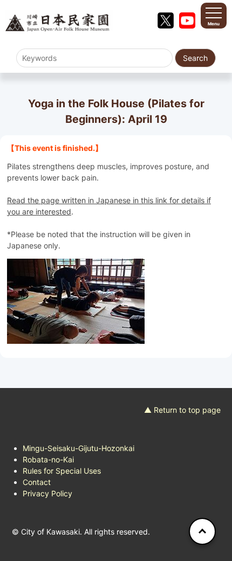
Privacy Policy (47, 493)
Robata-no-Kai (48, 459)
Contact (37, 482)
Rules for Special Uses (62, 470)
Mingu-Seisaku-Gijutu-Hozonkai (78, 448)
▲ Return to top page (182, 409)
